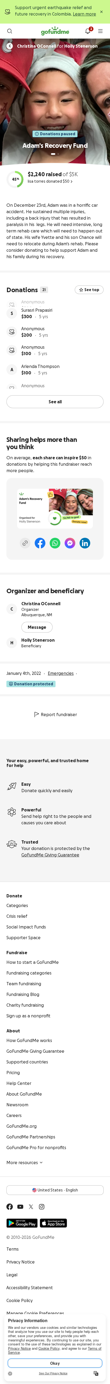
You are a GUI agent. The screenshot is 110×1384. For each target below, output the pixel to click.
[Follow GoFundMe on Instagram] (41, 1206)
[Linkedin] (85, 542)
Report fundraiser (59, 713)
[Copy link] (25, 542)
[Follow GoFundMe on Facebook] (9, 1206)
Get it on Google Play (22, 1222)
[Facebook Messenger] (70, 542)
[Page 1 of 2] (53, 154)
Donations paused (57, 134)
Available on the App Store (53, 1222)
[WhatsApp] (55, 542)
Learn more (84, 14)
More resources (22, 1161)
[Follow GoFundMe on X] (31, 1206)
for (57, 46)
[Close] (101, 11)
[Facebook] (40, 542)
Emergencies (61, 672)
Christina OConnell (40, 602)
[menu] (100, 31)
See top (91, 290)
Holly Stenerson (38, 639)
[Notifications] (87, 31)
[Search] (9, 31)
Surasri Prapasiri (36, 322)
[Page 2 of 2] (58, 154)
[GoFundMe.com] (55, 31)
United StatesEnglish (58, 1189)
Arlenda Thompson (40, 378)
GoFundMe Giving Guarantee (50, 854)
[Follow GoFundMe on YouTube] (20, 1206)
